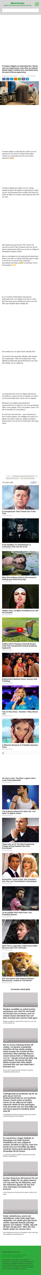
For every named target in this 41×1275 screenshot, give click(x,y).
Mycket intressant (17, 3)
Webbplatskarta (18, 1257)
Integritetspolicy (7, 1255)
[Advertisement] (20, 38)
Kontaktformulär (7, 1257)
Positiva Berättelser (28, 478)
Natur (22, 76)
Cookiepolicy (17, 1255)
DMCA (24, 1255)
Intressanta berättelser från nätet (24, 476)
